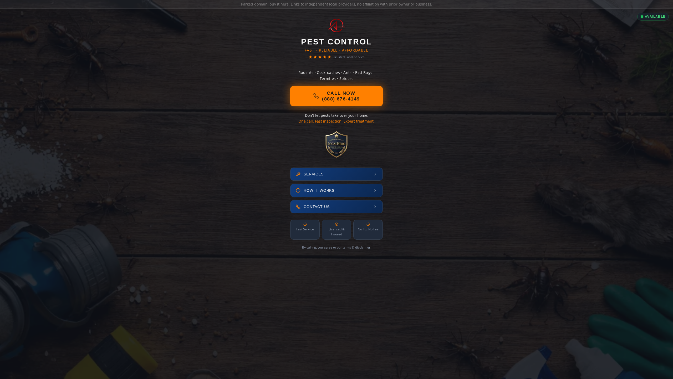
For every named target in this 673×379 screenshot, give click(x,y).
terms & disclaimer (356, 247)
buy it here (279, 4)
